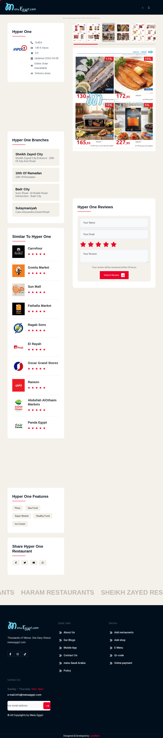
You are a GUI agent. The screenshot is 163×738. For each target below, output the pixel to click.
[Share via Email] (33, 562)
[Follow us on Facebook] (10, 654)
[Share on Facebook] (16, 562)
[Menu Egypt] (20, 7)
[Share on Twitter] (24, 562)
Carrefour (35, 248)
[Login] (148, 7)
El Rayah (34, 344)
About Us (69, 632)
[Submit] (47, 705)
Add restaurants (124, 632)
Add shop (119, 640)
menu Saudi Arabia (74, 662)
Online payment (123, 662)
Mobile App (70, 647)
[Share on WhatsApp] (42, 562)
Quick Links (64, 623)
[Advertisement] (36, 109)
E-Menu (118, 647)
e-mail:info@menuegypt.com (24, 694)
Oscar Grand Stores (43, 363)
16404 (38, 42)
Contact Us (70, 655)
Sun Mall (34, 286)
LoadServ (94, 735)
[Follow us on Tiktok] (25, 654)
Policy (67, 670)
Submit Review (112, 275)
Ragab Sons (37, 325)
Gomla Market (38, 267)
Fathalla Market (39, 305)
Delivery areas (42, 73)
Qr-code (119, 655)
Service (113, 623)
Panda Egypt (37, 422)
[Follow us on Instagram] (18, 654)
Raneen (33, 382)
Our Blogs (69, 640)
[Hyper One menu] (79, 32)
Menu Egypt (36, 715)
